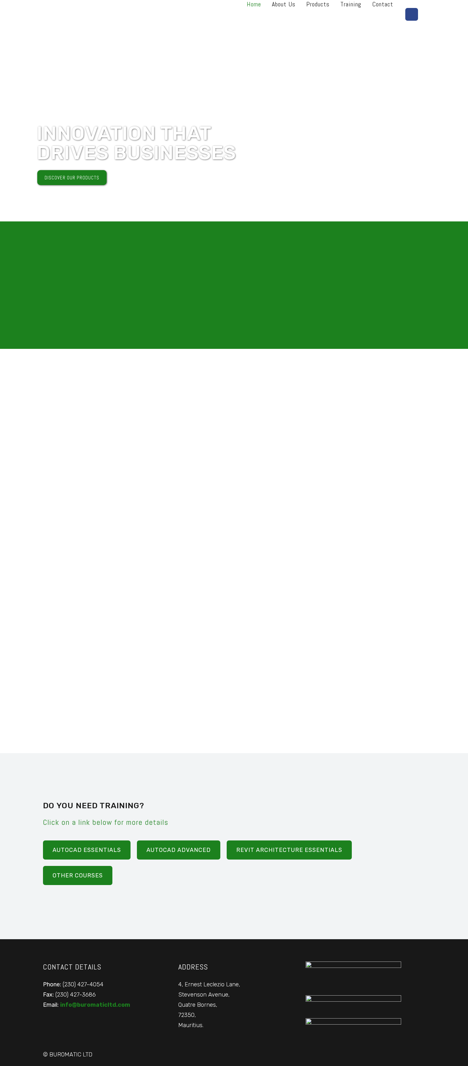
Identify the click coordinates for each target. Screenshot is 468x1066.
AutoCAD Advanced (178, 850)
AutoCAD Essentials (87, 850)
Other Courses (78, 875)
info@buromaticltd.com (95, 1004)
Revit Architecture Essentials (289, 850)
